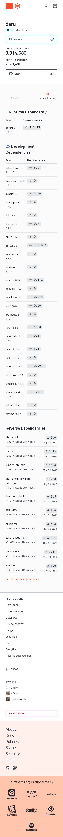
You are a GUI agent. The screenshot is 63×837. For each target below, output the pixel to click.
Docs (10, 735)
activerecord (13, 170)
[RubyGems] (17, 6)
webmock (15, 414)
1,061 (50, 74)
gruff (12, 237)
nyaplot (13, 297)
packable (11, 130)
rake (12, 327)
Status (11, 747)
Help (10, 760)
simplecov (14, 383)
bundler (13, 194)
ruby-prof (14, 375)
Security (13, 753)
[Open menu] (9, 6)
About (11, 729)
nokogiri (14, 288)
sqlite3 (13, 405)
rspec (12, 349)
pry (11, 306)
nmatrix (13, 280)
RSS (8, 643)
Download (12, 617)
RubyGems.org (20, 781)
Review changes (15, 624)
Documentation (15, 611)
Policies (12, 741)
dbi (10, 215)
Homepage (12, 605)
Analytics (11, 649)
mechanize (12, 269)
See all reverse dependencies (22, 579)
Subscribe (11, 636)
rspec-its (14, 358)
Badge (9, 630)
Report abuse (17, 713)
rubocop (14, 366)
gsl (11, 245)
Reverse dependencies (19, 655)
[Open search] (46, 6)
